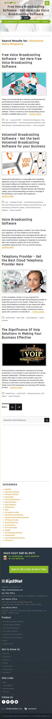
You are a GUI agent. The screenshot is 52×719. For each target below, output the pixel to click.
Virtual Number (10, 535)
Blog (4, 682)
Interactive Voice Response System (17, 517)
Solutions (6, 660)
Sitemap (6, 692)
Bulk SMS (8, 489)
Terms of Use (7, 666)
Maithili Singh (10, 318)
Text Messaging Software (13, 533)
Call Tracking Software (12, 500)
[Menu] (47, 3)
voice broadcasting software (21, 125)
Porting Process (10, 525)
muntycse (32, 709)
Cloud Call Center (11, 502)
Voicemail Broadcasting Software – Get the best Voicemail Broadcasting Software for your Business (23, 140)
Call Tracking (9, 497)
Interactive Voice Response (31, 120)
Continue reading (35, 114)
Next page (19, 407)
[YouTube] (12, 702)
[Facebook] (3, 702)
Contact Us (7, 657)
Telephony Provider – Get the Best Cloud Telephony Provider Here (22, 260)
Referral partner (8, 688)
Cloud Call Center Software (12, 637)
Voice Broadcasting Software (33, 202)
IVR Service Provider (12, 520)
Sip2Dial (7, 530)
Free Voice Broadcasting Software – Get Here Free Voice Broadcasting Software (22, 61)
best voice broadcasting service (12, 205)
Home (26, 18)
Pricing (5, 663)
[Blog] (16, 702)
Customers (7, 672)
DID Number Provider (12, 512)
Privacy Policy (8, 669)
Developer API (8, 644)
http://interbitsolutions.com (12, 590)
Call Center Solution (33, 394)
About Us (6, 653)
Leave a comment (39, 125)
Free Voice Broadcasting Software (30, 123)
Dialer (7, 510)
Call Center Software (12, 492)
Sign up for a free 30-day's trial (28, 569)
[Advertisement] (26, 452)
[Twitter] (8, 702)
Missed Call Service (11, 522)
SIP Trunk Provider (11, 528)
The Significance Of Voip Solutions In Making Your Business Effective (22, 333)
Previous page (12, 407)
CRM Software (10, 507)
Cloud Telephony (31, 318)
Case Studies (7, 685)
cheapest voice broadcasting (32, 205)
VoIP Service (9, 540)
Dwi (7, 120)
